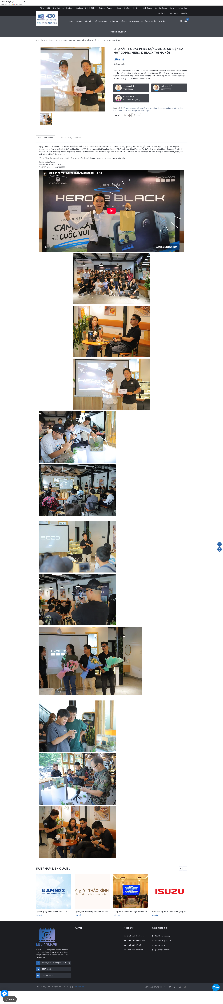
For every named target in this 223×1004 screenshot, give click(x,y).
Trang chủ (39, 40)
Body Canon (147, 8)
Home (71, 21)
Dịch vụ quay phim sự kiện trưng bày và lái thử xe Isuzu (175, 911)
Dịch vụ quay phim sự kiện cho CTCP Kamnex (55, 911)
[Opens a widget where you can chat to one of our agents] (10, 999)
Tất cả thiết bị (45, 8)
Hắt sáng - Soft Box (123, 8)
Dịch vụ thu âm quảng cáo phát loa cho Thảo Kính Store (98, 911)
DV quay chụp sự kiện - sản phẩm (142, 21)
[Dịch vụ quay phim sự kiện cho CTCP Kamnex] (53, 891)
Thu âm (162, 21)
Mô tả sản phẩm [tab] (45, 137)
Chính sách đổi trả (134, 945)
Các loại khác (182, 8)
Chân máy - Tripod (105, 8)
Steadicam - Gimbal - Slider (85, 8)
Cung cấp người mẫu (117, 32)
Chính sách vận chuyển (136, 940)
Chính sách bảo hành (135, 950)
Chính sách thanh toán (136, 936)
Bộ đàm (136, 8)
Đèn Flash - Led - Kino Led (62, 8)
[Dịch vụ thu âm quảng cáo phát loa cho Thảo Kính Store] (92, 891)
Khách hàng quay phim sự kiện (165, 108)
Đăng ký (184, 13)
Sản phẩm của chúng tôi (141, 110)
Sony (172, 8)
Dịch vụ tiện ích (160, 945)
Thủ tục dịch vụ (100, 21)
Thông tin (114, 21)
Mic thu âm (162, 13)
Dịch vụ (79, 21)
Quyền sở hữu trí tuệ (162, 950)
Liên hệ (123, 21)
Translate (19, 4)
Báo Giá (88, 21)
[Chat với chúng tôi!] (4, 994)
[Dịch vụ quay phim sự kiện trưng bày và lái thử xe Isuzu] (169, 891)
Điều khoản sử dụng (162, 936)
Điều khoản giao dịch (163, 940)
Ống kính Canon (161, 8)
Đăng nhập (174, 13)
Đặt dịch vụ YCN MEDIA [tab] (71, 137)
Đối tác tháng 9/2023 (144, 108)
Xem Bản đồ (78, 986)
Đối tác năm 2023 (52, 40)
